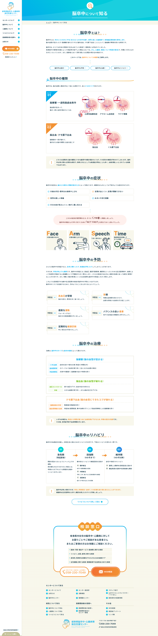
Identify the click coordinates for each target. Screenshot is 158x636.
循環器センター (84, 598)
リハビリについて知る (56, 614)
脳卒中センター (54, 598)
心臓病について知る (55, 611)
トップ (48, 22)
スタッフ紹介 (113, 590)
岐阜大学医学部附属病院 (10, 630)
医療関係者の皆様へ (9, 37)
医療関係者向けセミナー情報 (84, 612)
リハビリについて (8, 33)
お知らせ (6, 42)
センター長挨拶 (84, 590)
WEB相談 (112, 608)
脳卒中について (8, 24)
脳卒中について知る (55, 608)
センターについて (8, 20)
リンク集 (112, 614)
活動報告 (82, 593)
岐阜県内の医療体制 (115, 598)
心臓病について (8, 29)
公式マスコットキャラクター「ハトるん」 (118, 594)
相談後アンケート (10, 57)
